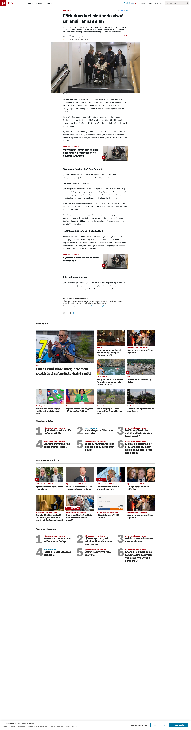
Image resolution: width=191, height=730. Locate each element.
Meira (48, 3)
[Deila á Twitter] (124, 11)
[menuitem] (23, 3)
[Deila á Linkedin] (127, 11)
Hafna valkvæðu (159, 725)
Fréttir (20, 3)
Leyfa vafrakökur (178, 725)
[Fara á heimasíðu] (8, 3)
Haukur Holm (67, 35)
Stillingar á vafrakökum (139, 725)
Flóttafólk (67, 11)
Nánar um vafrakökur (71, 726)
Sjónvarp (39, 3)
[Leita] (187, 3)
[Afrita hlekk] (119, 11)
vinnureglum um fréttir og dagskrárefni (98, 306)
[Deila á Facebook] (122, 11)
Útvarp (28, 3)
